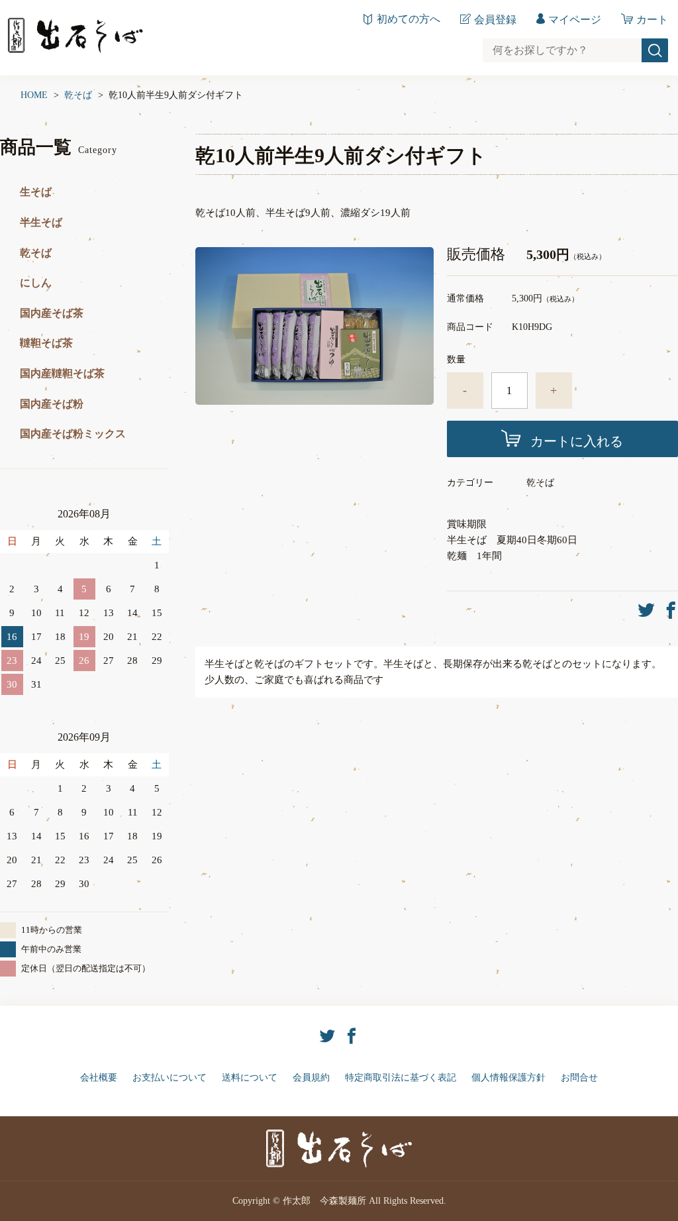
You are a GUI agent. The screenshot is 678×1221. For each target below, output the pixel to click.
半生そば (41, 222)
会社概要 (98, 1078)
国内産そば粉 (51, 403)
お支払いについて (169, 1078)
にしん (36, 282)
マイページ (574, 19)
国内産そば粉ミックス (73, 433)
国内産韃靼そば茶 (62, 373)
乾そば (78, 95)
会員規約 (311, 1078)
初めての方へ (408, 19)
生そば (36, 191)
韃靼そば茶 (46, 342)
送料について (249, 1078)
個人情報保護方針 (508, 1078)
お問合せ (579, 1078)
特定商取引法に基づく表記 (400, 1078)
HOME (34, 95)
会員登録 (495, 19)
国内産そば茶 (51, 313)
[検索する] (655, 50)
